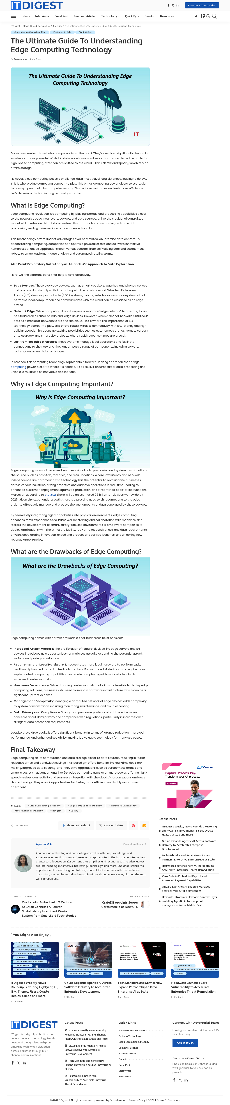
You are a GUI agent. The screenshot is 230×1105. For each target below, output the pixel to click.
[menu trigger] (15, 16)
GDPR (151, 1100)
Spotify (74, 810)
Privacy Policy (137, 1100)
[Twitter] (173, 5)
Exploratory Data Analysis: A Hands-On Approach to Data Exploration (80, 264)
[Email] (144, 825)
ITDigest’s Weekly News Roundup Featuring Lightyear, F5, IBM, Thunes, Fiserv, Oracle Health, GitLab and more (189, 830)
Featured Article (62, 32)
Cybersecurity (184, 965)
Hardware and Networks (30, 961)
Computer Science (27, 953)
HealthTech (23, 965)
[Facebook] (168, 5)
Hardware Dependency (124, 805)
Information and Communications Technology (42, 969)
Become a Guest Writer (202, 5)
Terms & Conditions (169, 1100)
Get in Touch (185, 1042)
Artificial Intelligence (28, 942)
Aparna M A (20, 59)
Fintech (21, 957)
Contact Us (204, 1064)
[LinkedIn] (177, 5)
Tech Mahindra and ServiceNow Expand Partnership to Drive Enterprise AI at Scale (140, 987)
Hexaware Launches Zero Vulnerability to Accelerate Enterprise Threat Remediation (193, 987)
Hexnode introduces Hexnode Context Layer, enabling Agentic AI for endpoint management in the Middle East (190, 901)
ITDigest (56, 810)
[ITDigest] (37, 5)
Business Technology (28, 946)
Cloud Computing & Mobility (30, 32)
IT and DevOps (78, 973)
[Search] (214, 16)
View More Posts (133, 844)
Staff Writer (85, 32)
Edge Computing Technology (86, 805)
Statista (50, 495)
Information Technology (29, 810)
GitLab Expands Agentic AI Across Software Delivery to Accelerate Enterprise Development (189, 845)
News (19, 973)
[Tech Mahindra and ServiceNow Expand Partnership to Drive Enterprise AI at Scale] (142, 960)
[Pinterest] (133, 825)
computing (18, 367)
